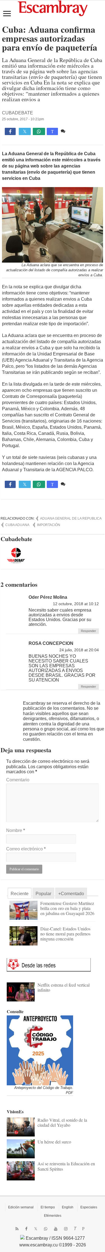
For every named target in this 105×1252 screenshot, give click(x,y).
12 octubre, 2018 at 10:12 (76, 604)
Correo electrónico (26, 849)
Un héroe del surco (54, 1142)
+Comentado (71, 893)
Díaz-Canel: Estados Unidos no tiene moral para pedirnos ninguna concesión (65, 934)
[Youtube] (55, 1228)
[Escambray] (53, 8)
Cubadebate (17, 112)
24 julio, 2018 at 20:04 (79, 650)
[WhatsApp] (45, 1228)
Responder (88, 631)
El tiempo (48, 1207)
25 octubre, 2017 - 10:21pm (23, 119)
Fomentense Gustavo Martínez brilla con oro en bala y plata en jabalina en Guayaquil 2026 (67, 908)
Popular (43, 893)
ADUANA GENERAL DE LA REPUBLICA (71, 518)
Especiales (88, 1207)
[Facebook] (26, 1228)
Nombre (15, 830)
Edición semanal (21, 1207)
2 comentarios (81, 131)
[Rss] (17, 1228)
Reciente (20, 893)
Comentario (17, 779)
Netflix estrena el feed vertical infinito (64, 987)
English (67, 1207)
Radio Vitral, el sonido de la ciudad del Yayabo (62, 1122)
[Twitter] (36, 1228)
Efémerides (52, 1216)
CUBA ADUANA (17, 525)
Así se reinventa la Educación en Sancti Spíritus (66, 1166)
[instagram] (66, 1228)
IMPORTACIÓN (48, 525)
